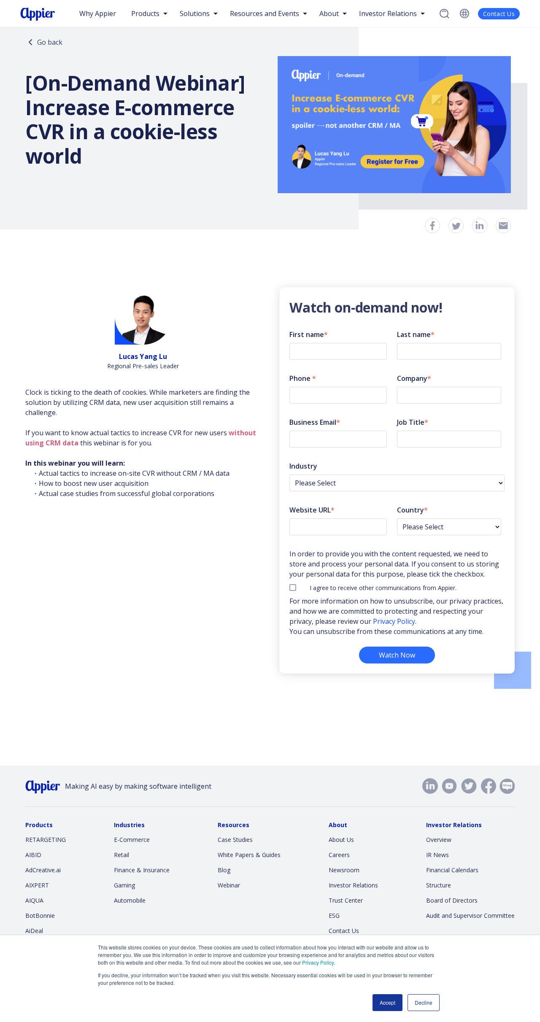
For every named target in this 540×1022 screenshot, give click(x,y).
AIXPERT (37, 885)
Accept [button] (387, 1002)
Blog (224, 870)
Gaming (124, 885)
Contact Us (499, 14)
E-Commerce (132, 840)
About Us (341, 840)
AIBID (33, 855)
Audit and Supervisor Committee (470, 915)
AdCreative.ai (43, 870)
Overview (438, 840)
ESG (334, 915)
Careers (339, 855)
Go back (49, 42)
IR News (437, 855)
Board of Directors (452, 900)
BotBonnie (40, 915)
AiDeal (34, 931)
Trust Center (346, 900)
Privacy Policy (318, 962)
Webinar (229, 885)
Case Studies (235, 840)
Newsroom (344, 870)
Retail (121, 855)
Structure (438, 885)
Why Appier (97, 13)
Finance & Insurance (142, 870)
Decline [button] (423, 1002)
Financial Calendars (452, 870)
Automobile (130, 900)
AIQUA (34, 900)
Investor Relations (353, 885)
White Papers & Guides (249, 855)
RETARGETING (45, 840)
